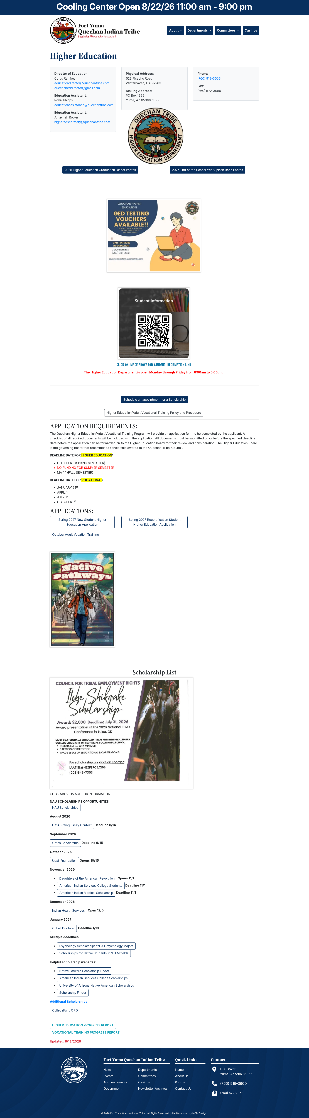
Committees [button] (226, 30)
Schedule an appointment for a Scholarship (154, 399)
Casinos (251, 30)
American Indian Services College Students (90, 885)
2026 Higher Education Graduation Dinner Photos (100, 170)
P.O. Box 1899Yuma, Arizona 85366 (236, 1071)
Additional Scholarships (68, 1001)
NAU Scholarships (65, 807)
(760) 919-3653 (209, 78)
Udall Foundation (64, 861)
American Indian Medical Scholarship (86, 893)
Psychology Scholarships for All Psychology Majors (96, 946)
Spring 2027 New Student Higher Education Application (82, 522)
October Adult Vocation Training (75, 534)
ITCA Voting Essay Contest (72, 825)
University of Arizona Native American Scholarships (96, 985)
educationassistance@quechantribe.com (84, 105)
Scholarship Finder (72, 992)
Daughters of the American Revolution (87, 878)
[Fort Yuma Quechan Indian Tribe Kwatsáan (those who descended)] (64, 30)
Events (108, 1076)
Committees (147, 1076)
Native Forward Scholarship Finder (84, 971)
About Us (181, 1076)
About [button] (174, 30)
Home (179, 1070)
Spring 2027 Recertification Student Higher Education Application (154, 522)
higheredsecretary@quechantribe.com (82, 122)
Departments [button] (198, 30)
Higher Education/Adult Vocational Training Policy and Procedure (154, 412)
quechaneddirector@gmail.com (77, 88)
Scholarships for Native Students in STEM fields (93, 953)
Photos (180, 1082)
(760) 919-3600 (233, 1083)
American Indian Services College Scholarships (93, 978)
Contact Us (183, 1088)
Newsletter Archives (153, 1088)
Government (112, 1088)
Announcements (115, 1082)
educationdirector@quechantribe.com (81, 83)
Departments (147, 1070)
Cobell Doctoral (63, 928)
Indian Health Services (68, 910)
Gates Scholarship (65, 843)
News (108, 1070)
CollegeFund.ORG (65, 1010)
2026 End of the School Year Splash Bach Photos (207, 170)
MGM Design (199, 1113)
